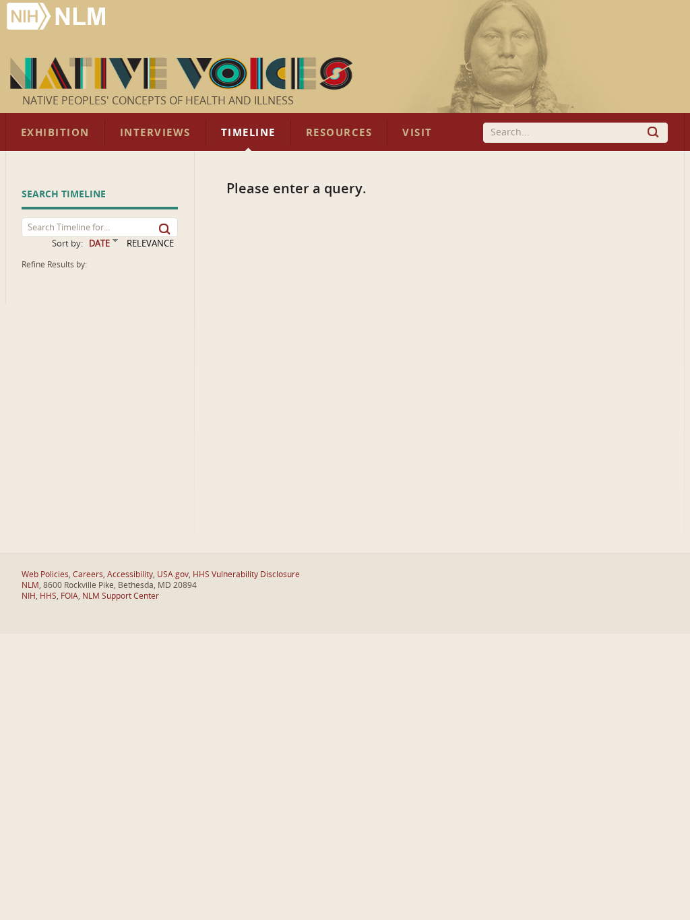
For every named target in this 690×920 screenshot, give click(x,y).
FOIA (69, 596)
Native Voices (183, 73)
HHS (48, 596)
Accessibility (130, 574)
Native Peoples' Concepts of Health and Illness (158, 101)
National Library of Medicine (57, 18)
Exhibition (55, 133)
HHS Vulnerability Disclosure (246, 574)
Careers (88, 574)
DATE (99, 243)
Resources (339, 133)
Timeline (248, 133)
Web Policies (45, 574)
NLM (30, 585)
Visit (417, 133)
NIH (29, 596)
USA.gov (173, 574)
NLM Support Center (120, 596)
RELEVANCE (150, 243)
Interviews (155, 133)
